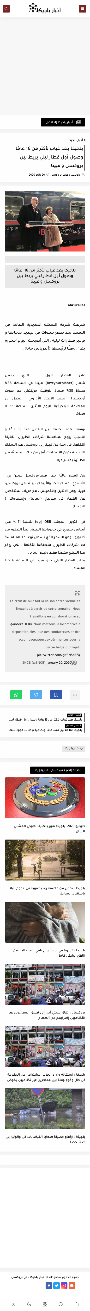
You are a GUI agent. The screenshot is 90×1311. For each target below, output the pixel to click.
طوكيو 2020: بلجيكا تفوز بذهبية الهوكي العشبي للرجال (49, 829)
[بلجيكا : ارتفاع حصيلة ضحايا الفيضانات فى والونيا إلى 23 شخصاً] (45, 1108)
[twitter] (56, 1285)
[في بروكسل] (33, 1285)
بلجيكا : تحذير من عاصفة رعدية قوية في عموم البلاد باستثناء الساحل (46, 891)
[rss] (79, 1285)
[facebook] (49, 1285)
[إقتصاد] (45, 1292)
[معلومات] (37, 1292)
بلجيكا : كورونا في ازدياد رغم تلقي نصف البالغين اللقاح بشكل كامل (49, 953)
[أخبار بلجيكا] (41, 1285)
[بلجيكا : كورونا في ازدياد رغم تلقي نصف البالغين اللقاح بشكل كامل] (45, 922)
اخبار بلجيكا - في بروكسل (28, 1277)
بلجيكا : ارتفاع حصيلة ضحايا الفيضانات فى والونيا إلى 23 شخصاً (45, 1140)
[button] (56, 694)
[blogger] (72, 1285)
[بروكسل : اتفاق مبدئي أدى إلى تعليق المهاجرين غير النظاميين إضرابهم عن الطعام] (45, 984)
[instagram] (64, 1285)
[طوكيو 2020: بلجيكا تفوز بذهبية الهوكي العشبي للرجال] (45, 797)
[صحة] (52, 1292)
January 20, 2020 (59, 663)
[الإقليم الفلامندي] (26, 1285)
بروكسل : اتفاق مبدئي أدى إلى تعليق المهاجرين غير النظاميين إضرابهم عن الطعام (46, 1015)
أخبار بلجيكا (75, 140)
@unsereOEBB (21, 624)
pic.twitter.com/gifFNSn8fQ (58, 655)
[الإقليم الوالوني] (18, 1285)
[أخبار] (10, 1285)
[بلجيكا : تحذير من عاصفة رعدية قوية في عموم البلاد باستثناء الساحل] (45, 860)
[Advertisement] (45, 66)
